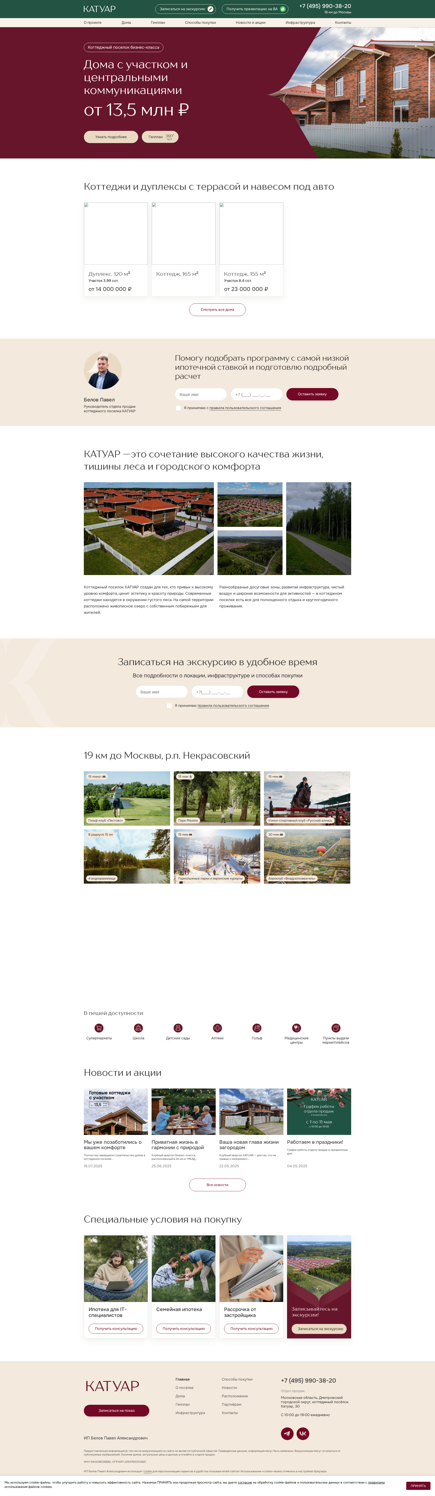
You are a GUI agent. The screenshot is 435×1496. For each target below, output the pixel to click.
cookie (147, 1471)
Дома (126, 22)
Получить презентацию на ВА (252, 9)
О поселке (184, 1387)
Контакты (343, 22)
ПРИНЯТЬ (418, 1486)
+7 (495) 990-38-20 (325, 6)
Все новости (217, 1184)
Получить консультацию (116, 1328)
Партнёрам (231, 1404)
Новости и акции (251, 22)
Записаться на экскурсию (182, 9)
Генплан (158, 22)
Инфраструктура (300, 22)
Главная (183, 1379)
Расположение (235, 1396)
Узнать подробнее (111, 136)
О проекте (93, 22)
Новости (229, 1387)
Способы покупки (200, 22)
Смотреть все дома (217, 309)
